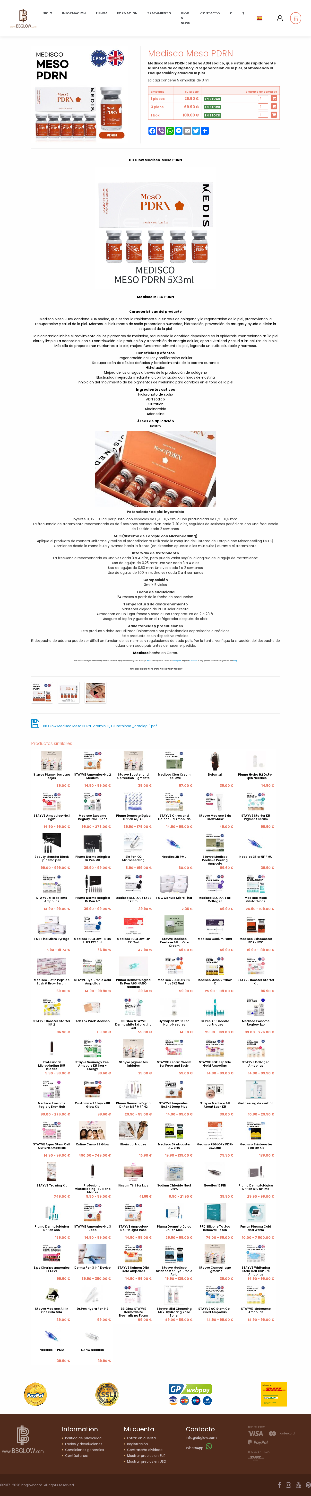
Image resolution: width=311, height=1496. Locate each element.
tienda (101, 13)
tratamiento (159, 13)
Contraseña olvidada (145, 1449)
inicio (47, 13)
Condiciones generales (84, 1449)
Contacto (210, 13)
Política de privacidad (83, 1438)
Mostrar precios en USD (146, 1461)
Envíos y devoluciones (83, 1444)
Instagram (177, 661)
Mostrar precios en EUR (146, 1455)
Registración (137, 1444)
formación (127, 13)
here (148, 661)
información (74, 13)
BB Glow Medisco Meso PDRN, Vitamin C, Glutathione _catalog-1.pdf (100, 726)
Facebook (193, 661)
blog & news (185, 18)
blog (235, 661)
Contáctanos (76, 1455)
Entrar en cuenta (141, 1438)
